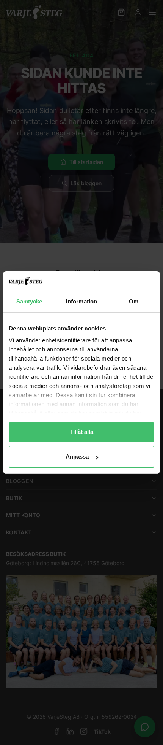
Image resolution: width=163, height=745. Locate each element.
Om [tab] (133, 301)
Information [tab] (81, 301)
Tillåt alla (81, 432)
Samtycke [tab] (29, 301)
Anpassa (77, 456)
